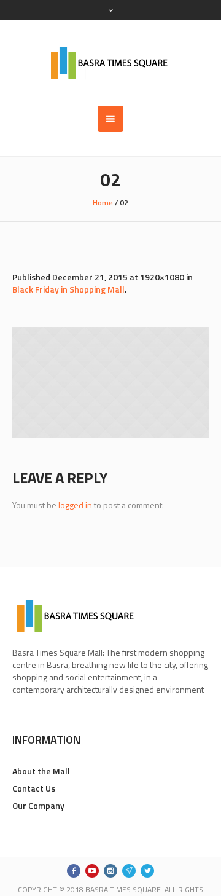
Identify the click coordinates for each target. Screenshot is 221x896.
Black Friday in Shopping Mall (68, 289)
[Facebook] (73, 871)
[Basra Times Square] (110, 62)
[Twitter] (147, 871)
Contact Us (33, 788)
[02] (110, 382)
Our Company (38, 805)
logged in (75, 504)
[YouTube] (92, 871)
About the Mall (41, 770)
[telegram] (129, 871)
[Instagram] (110, 871)
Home (103, 202)
